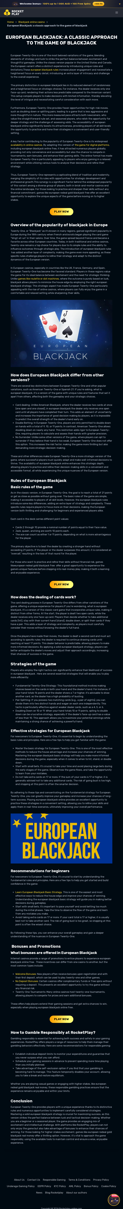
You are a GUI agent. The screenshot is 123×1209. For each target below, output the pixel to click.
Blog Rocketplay (54, 1192)
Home (10, 22)
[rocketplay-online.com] (14, 12)
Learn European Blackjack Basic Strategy (38, 892)
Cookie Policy (108, 1186)
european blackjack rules (44, 69)
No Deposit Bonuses (26, 981)
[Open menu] (116, 12)
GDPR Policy (44, 1186)
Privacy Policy (101, 1179)
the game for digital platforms (92, 145)
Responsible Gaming (54, 1179)
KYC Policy (60, 1186)
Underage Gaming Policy (21, 1186)
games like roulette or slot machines (38, 278)
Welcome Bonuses (25, 974)
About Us (19, 1179)
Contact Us (33, 1179)
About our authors (76, 1192)
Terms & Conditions (79, 1179)
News (39, 1192)
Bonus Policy (91, 1186)
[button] (61, 4)
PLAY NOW (61, 211)
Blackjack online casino (31, 22)
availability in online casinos (26, 145)
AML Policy (75, 1186)
